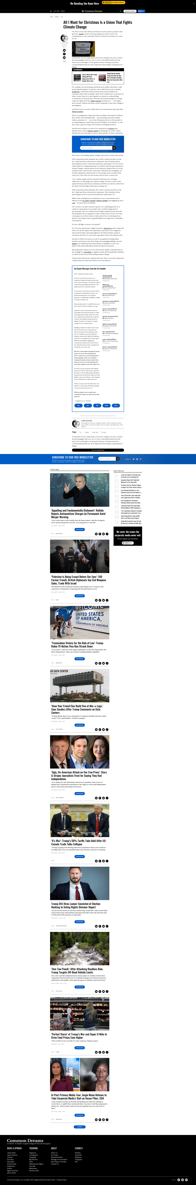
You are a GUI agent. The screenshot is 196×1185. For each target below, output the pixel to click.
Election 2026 (34, 1171)
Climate (10, 1157)
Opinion (57, 16)
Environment (11, 1164)
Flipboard (78, 1157)
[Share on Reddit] (64, 57)
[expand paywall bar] (194, 3)
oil (108, 241)
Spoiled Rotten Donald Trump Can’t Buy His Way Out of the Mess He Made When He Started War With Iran (114, 78)
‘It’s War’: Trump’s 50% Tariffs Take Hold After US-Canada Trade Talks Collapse (78, 842)
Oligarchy (32, 1153)
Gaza (31, 1162)
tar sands (85, 201)
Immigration (33, 1155)
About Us (54, 1153)
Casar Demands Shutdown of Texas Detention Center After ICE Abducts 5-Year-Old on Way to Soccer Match (131, 491)
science (111, 128)
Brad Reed (54, 1044)
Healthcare (11, 1166)
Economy (10, 1159)
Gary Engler (65, 42)
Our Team (54, 1155)
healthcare (76, 92)
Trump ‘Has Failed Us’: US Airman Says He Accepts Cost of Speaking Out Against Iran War (130, 476)
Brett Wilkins (54, 918)
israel (57, 599)
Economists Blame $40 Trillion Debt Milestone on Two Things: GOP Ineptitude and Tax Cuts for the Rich (130, 481)
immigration (59, 662)
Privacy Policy (61, 1180)
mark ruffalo (59, 533)
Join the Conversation (98, 450)
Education (10, 1162)
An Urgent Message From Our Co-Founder (90, 268)
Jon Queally (54, 525)
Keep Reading (79, 529)
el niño (57, 1051)
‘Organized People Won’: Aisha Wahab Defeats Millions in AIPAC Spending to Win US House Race (130, 507)
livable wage (95, 432)
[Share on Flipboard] (64, 54)
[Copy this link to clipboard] (107, 534)
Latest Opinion (12, 1155)
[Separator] (64, 61)
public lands (59, 991)
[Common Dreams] (92, 11)
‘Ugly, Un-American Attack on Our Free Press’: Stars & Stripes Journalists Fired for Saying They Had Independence (79, 775)
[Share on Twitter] (64, 50)
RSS (76, 1162)
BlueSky (78, 1153)
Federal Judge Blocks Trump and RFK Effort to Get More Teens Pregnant (130, 517)
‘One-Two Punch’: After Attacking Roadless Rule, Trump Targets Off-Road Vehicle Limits (77, 970)
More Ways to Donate (58, 1162)
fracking (93, 201)
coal (62, 16)
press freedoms (60, 797)
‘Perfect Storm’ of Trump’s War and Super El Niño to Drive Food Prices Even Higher (79, 1035)
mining (74, 243)
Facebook (78, 1155)
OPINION (63, 11)
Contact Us (55, 1164)
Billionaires (33, 1168)
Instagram (78, 1159)
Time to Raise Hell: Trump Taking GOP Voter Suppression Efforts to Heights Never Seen (89, 78)
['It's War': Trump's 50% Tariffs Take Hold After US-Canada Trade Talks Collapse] (79, 820)
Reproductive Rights (36, 1164)
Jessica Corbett (55, 983)
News (52, 533)
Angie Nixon (59, 1119)
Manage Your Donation (59, 1159)
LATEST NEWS (56, 11)
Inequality (32, 1157)
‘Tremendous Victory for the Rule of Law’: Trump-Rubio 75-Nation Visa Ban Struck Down (77, 644)
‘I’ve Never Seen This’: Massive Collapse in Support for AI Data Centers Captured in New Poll (131, 486)
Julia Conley (54, 1111)
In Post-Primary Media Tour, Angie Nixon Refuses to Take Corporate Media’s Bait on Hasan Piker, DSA (79, 1096)
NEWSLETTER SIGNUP (130, 11)
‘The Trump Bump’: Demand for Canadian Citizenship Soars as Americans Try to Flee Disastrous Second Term (131, 512)
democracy (108, 228)
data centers (59, 729)
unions (81, 34)
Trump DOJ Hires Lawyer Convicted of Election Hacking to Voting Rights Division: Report (75, 905)
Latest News (11, 1153)
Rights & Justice (12, 1171)
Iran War (32, 1166)
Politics (9, 1168)
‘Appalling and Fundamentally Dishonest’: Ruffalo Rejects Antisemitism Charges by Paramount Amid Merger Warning (78, 513)
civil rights (87, 252)
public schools (96, 101)
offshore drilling (102, 201)
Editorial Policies (57, 1157)
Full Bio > (83, 426)
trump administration (61, 925)
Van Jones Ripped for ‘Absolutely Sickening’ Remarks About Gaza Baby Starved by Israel (130, 502)
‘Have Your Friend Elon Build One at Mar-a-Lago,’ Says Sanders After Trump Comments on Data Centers (77, 709)
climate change (93, 131)
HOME (51, 16)
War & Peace (11, 1173)
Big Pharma (33, 1159)
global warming (77, 111)
